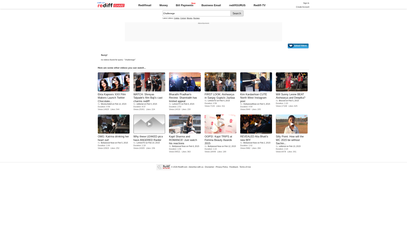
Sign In (306, 3)
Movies (189, 18)
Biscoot (282, 101)
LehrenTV (176, 104)
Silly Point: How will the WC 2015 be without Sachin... (290, 140)
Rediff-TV (260, 5)
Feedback (233, 167)
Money (163, 5)
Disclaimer (209, 167)
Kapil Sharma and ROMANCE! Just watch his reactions (183, 140)
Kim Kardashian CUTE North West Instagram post (253, 98)
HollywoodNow (250, 104)
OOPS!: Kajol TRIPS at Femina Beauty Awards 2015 (218, 140)
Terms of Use (245, 167)
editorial (140, 104)
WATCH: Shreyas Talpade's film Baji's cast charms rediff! (147, 98)
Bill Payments (184, 5)
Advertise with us (196, 167)
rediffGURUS (237, 5)
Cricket (183, 18)
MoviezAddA (106, 104)
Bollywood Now (107, 143)
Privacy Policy (222, 167)
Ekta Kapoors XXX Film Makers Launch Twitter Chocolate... (112, 98)
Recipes (196, 18)
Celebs (176, 18)
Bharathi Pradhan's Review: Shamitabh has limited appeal (183, 98)
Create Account (302, 7)
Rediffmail (144, 5)
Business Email (211, 5)
